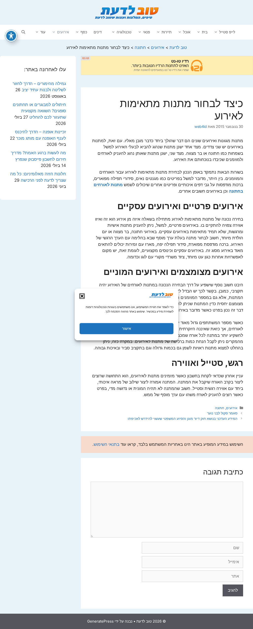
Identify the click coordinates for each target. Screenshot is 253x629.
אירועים (63, 32)
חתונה (219, 408)
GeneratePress (100, 621)
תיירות (166, 32)
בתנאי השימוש (106, 444)
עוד (42, 32)
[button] (82, 295)
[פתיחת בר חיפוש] (23, 32)
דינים (98, 32)
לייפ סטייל (227, 32)
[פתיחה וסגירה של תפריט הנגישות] (11, 36)
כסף (84, 32)
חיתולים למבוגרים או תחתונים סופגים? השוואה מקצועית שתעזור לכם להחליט (39, 111)
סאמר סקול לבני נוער (222, 413)
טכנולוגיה (124, 32)
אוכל (186, 32)
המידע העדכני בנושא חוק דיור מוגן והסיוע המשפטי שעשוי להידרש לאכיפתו (182, 418)
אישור (126, 328)
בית (205, 32)
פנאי (146, 32)
